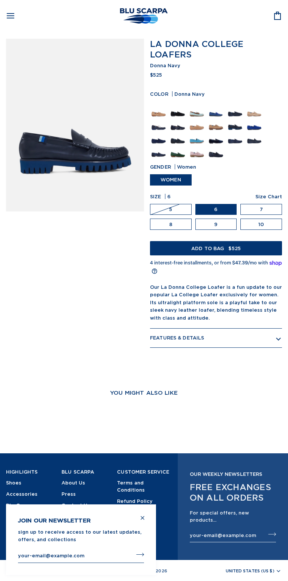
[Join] (138, 555)
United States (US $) (250, 571)
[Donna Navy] (236, 122)
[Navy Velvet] (216, 135)
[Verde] (178, 149)
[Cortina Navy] (178, 135)
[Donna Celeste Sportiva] (197, 135)
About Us (73, 482)
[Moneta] (159, 108)
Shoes (13, 482)
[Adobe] (255, 108)
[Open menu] (17, 16)
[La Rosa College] (197, 149)
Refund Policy (135, 501)
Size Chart (268, 196)
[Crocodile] (236, 135)
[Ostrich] (255, 135)
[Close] (145, 514)
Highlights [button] (22, 471)
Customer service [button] (143, 471)
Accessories (22, 493)
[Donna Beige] (216, 122)
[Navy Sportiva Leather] (236, 108)
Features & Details (177, 337)
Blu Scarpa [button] (78, 471)
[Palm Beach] (159, 122)
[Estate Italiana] (197, 108)
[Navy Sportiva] (159, 135)
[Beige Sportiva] (197, 122)
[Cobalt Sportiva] (255, 122)
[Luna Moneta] (178, 108)
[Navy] (178, 122)
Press (69, 493)
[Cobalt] (216, 108)
